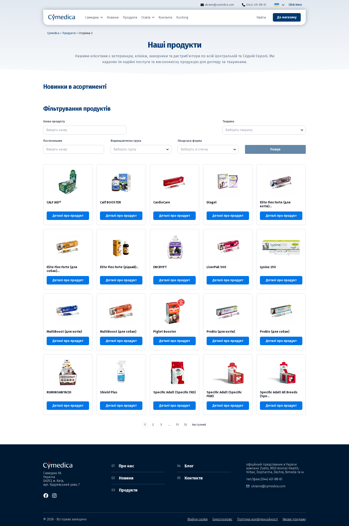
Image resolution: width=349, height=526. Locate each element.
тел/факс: (264, 479)
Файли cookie (197, 519)
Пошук (275, 149)
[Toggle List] (302, 130)
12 (185, 424)
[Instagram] (54, 495)
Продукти (130, 17)
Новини (113, 17)
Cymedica (53, 33)
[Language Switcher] (282, 5)
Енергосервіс (222, 519)
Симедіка (92, 17)
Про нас (122, 466)
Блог (185, 466)
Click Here (295, 4)
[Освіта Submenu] (153, 17)
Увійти (261, 17)
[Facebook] (45, 495)
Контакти (165, 17)
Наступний (199, 424)
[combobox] (260, 130)
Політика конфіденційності (257, 519)
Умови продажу (294, 519)
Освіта (145, 17)
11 (177, 424)
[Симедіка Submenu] (102, 17)
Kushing (182, 17)
